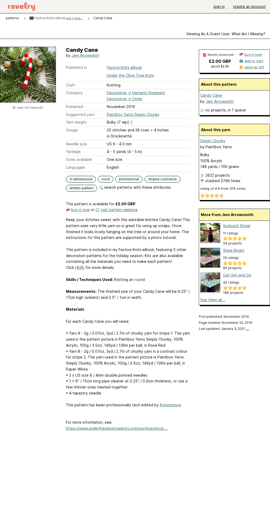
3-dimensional (81, 179)
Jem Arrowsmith (85, 55)
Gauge (72, 130)
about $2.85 (220, 66)
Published (74, 106)
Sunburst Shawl (236, 225)
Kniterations (170, 405)
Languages (75, 167)
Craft (70, 85)
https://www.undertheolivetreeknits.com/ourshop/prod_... (117, 428)
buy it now (80, 209)
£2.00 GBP (220, 61)
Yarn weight (76, 122)
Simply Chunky (212, 141)
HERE (79, 267)
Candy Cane (211, 95)
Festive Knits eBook (58, 18)
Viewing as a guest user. (225, 34)
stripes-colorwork (162, 179)
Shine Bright (233, 250)
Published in (76, 67)
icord (106, 179)
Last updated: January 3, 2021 (224, 329)
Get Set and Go (237, 275)
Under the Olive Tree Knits (130, 75)
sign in (219, 6)
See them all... (212, 300)
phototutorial (129, 179)
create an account (249, 6)
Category (74, 92)
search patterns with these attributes (137, 187)
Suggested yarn (80, 114)
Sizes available (79, 159)
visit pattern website (119, 209)
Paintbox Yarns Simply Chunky (133, 114)
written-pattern (81, 188)
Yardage (73, 151)
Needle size (76, 144)
